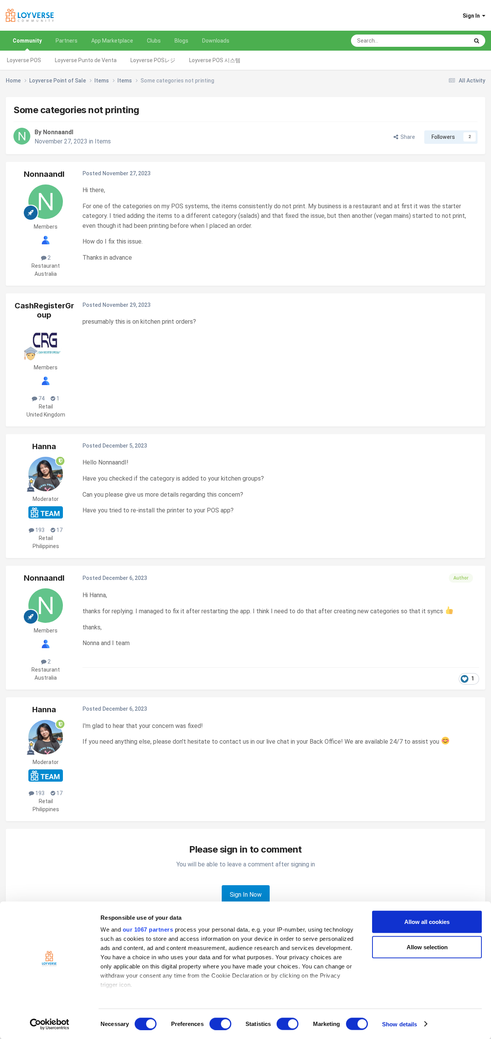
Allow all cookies (427, 922)
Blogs (181, 41)
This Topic (446, 40)
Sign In (472, 16)
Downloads (215, 41)
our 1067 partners (148, 929)
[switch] (220, 1024)
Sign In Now (246, 894)
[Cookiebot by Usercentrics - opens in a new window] (49, 1024)
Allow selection (427, 946)
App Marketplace (112, 41)
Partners (66, 41)
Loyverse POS (24, 60)
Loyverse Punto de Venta (86, 60)
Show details (399, 1024)
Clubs (154, 41)
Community (27, 41)
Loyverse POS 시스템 (215, 60)
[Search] (476, 41)
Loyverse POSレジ (152, 60)
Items (103, 141)
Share (406, 137)
